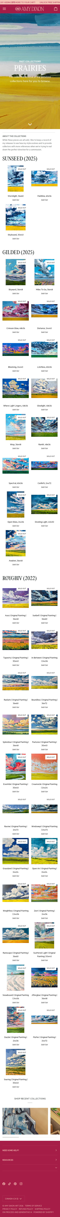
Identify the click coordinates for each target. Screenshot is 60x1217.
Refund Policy (26, 1208)
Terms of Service (33, 1205)
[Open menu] (7, 8)
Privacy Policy (9, 1208)
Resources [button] (7, 1159)
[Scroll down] (30, 124)
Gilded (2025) (18, 252)
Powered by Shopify (44, 1212)
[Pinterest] (15, 1183)
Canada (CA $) (11, 1198)
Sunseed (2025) (19, 159)
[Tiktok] (9, 1183)
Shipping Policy (42, 1208)
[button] (30, 1168)
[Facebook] (3, 1183)
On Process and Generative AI (17, 1212)
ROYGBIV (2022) (19, 578)
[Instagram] (21, 1183)
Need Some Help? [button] (10, 1150)
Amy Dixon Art (11, 1205)
